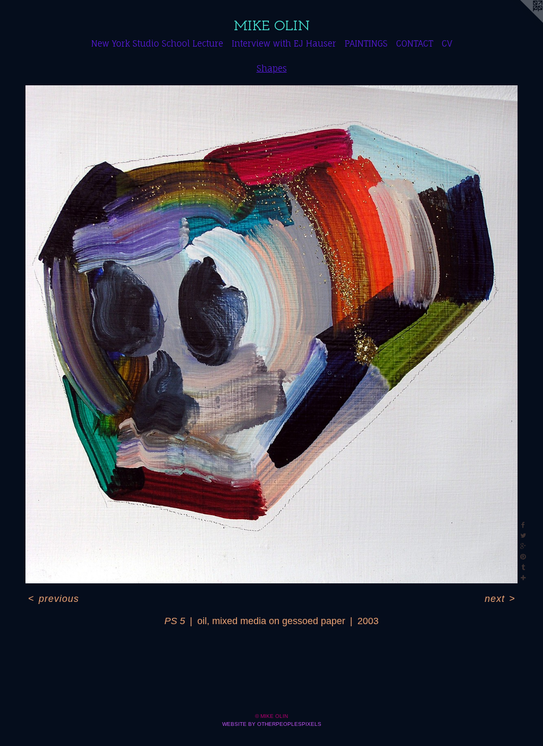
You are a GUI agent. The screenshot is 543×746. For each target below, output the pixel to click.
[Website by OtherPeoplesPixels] (522, 21)
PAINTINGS (366, 43)
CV (447, 43)
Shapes (272, 68)
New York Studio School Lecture (157, 43)
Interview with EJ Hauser (284, 43)
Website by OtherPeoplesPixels (271, 724)
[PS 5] (271, 334)
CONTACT (414, 43)
